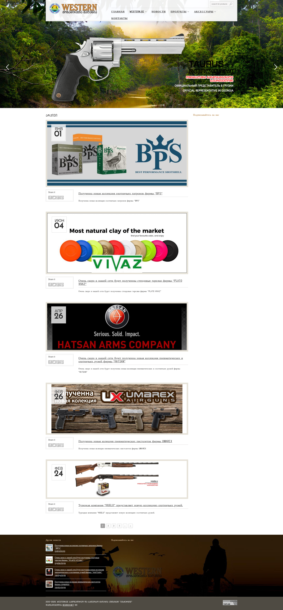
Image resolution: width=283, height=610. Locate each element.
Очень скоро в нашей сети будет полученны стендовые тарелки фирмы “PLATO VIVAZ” (77, 559)
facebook (50, 197)
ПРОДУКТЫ (177, 12)
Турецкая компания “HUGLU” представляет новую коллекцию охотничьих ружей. (130, 505)
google (58, 197)
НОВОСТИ (159, 11)
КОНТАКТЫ (119, 18)
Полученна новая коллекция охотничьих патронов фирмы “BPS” (120, 193)
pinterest (62, 197)
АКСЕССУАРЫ (202, 12)
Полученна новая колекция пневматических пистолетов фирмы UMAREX (125, 441)
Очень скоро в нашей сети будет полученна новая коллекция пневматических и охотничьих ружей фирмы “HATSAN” (79, 571)
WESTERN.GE (135, 12)
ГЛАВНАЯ (118, 11)
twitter (54, 197)
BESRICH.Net (68, 605)
